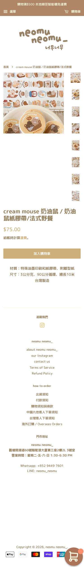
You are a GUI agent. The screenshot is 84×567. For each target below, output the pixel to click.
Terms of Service (42, 367)
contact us (42, 361)
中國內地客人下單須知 (42, 412)
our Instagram (42, 355)
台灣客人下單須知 (42, 418)
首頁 (6, 67)
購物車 (75, 11)
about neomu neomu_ (42, 349)
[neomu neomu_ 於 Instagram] (42, 326)
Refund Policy (42, 373)
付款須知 (42, 400)
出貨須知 (42, 394)
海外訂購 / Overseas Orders (42, 424)
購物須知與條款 (42, 406)
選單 (12, 11)
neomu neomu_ (56, 547)
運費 (23, 237)
